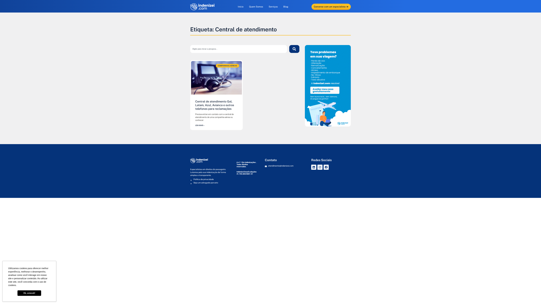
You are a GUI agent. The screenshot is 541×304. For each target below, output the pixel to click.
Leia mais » (199, 125)
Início (240, 6)
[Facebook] (326, 167)
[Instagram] (319, 167)
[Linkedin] (313, 167)
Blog (285, 6)
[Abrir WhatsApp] (534, 297)
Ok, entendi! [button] (29, 293)
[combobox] (238, 49)
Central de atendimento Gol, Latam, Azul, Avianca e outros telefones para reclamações (214, 105)
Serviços (273, 6)
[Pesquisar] (294, 49)
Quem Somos (256, 6)
